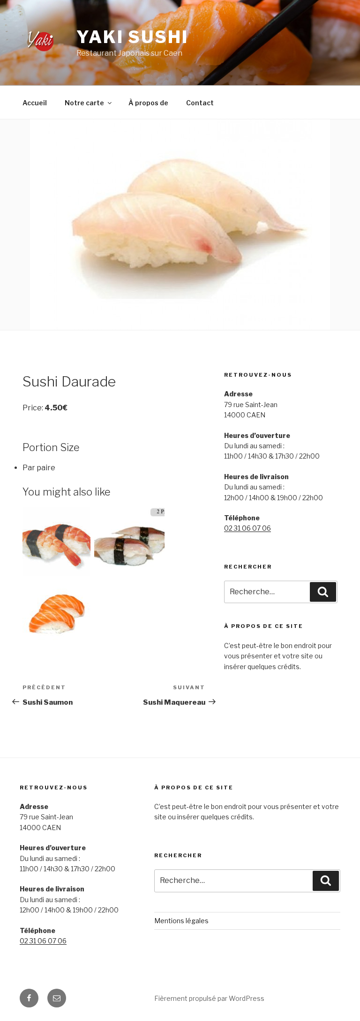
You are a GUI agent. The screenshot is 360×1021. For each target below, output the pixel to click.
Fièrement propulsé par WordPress (209, 998)
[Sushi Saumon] (57, 617)
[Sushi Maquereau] (129, 543)
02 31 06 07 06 (247, 528)
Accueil (34, 103)
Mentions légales (181, 921)
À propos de (148, 103)
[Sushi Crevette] (57, 543)
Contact (200, 103)
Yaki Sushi (132, 37)
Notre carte (84, 103)
